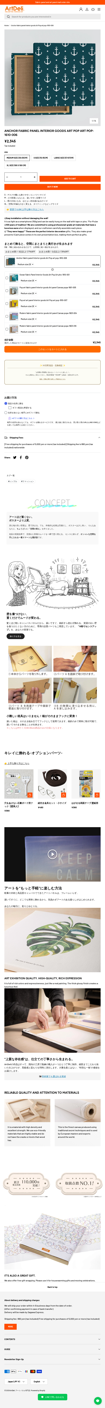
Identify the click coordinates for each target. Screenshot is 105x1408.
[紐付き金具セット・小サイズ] (52, 784)
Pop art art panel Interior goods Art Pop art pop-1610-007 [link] (43, 300)
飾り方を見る (15, 636)
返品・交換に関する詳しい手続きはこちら (52, 379)
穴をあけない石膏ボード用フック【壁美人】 (18, 805)
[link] (10, 261)
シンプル (12, 481)
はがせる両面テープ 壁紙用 (85, 803)
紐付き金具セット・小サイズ (52, 803)
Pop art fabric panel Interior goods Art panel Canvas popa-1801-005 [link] (48, 287)
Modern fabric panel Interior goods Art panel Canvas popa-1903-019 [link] (48, 326)
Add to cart (70, 178)
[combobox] (52, 16)
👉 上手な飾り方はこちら (16, 763)
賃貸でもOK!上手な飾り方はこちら (27, 209)
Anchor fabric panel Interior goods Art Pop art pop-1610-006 (32, 25)
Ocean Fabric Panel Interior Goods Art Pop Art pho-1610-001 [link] (45, 275)
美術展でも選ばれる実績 (54, 1076)
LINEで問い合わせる (54, 1397)
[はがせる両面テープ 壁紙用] (86, 784)
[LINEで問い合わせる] (98, 1401)
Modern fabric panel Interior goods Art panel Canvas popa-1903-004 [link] (48, 313)
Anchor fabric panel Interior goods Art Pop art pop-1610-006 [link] (41, 258)
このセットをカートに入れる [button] (52, 349)
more (10, 1326)
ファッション (27, 481)
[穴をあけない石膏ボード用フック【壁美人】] (18, 784)
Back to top (52, 1287)
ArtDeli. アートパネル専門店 (20, 1390)
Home (6, 25)
